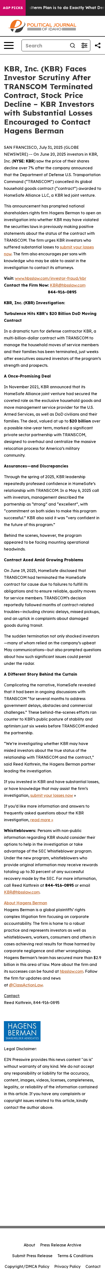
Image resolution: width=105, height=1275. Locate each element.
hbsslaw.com (71, 971)
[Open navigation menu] (9, 45)
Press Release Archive (60, 1245)
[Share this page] (97, 45)
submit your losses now (51, 795)
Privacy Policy (67, 1266)
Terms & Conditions (75, 1255)
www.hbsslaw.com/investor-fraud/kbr (50, 278)
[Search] (72, 45)
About (29, 1245)
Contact (93, 1266)
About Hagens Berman (25, 902)
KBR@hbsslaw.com (67, 285)
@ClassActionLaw (26, 985)
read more (40, 819)
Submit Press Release (32, 1255)
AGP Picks (13, 8)
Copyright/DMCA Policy (27, 1266)
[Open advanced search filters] (84, 45)
